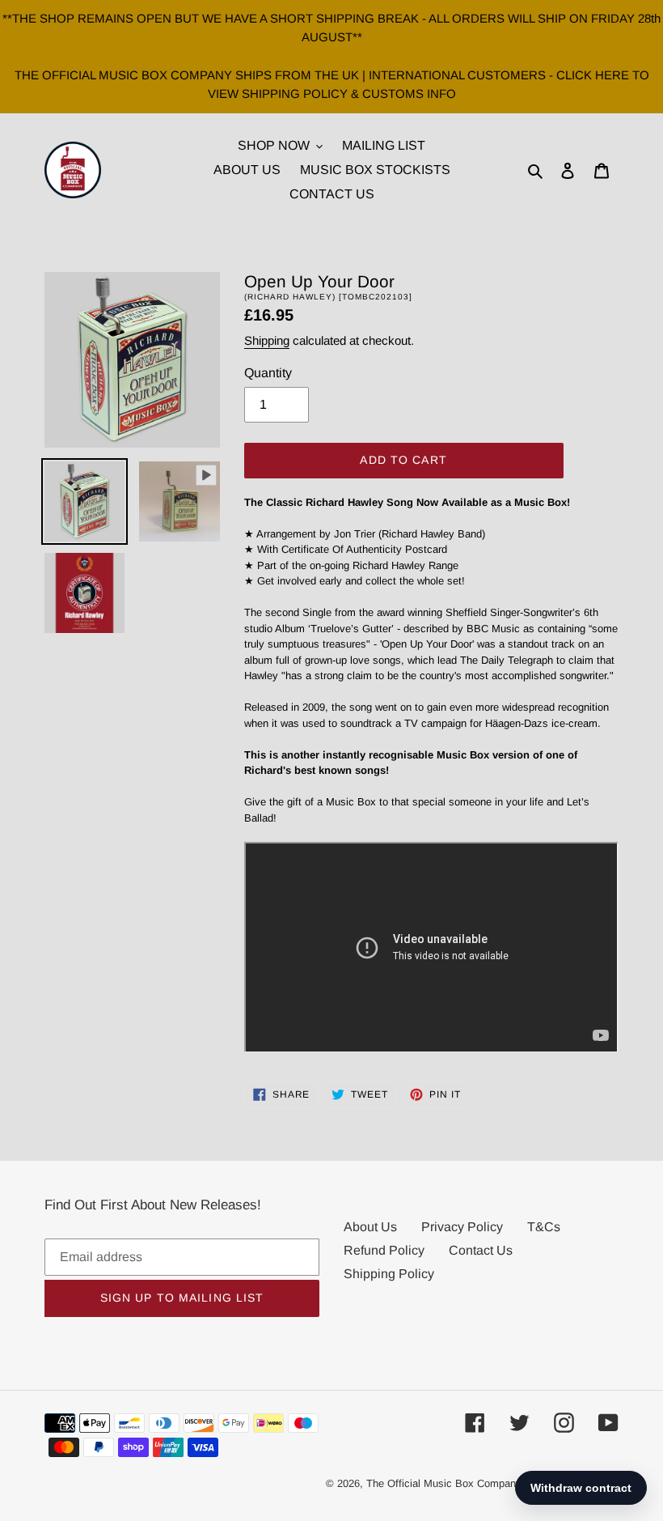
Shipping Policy (389, 1274)
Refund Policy (384, 1250)
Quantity (268, 373)
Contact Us (481, 1250)
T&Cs (543, 1227)
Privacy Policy (462, 1227)
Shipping (266, 340)
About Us (370, 1227)
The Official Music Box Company (444, 1483)
